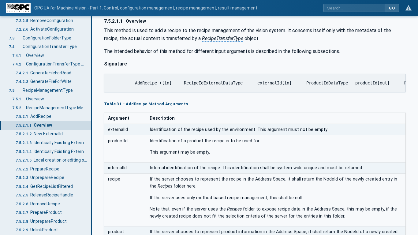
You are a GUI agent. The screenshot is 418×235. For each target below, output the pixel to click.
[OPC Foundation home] (18, 8)
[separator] (92, 125)
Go (392, 8)
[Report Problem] (408, 8)
